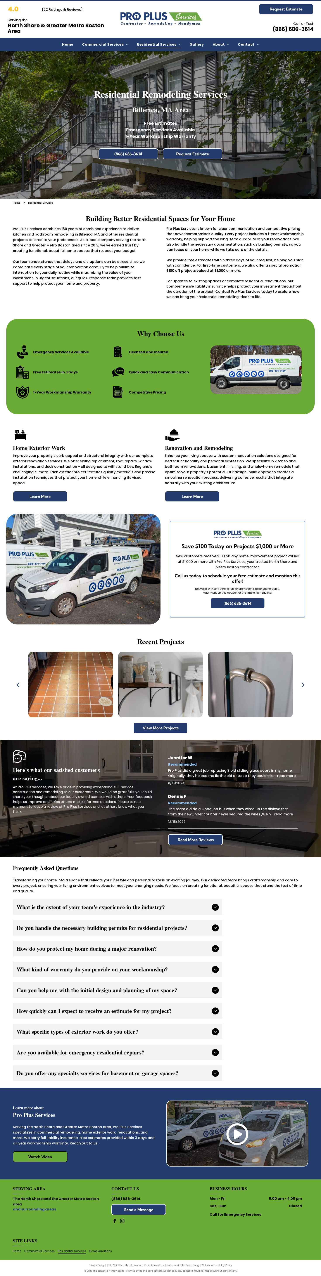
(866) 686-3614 (125, 1198)
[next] (303, 684)
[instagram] (122, 1221)
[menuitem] (68, 44)
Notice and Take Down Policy (183, 1265)
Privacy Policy (96, 1265)
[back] (18, 684)
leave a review (45, 806)
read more (286, 775)
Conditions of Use (154, 1265)
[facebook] (114, 1221)
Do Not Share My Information (125, 1265)
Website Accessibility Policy (217, 1265)
